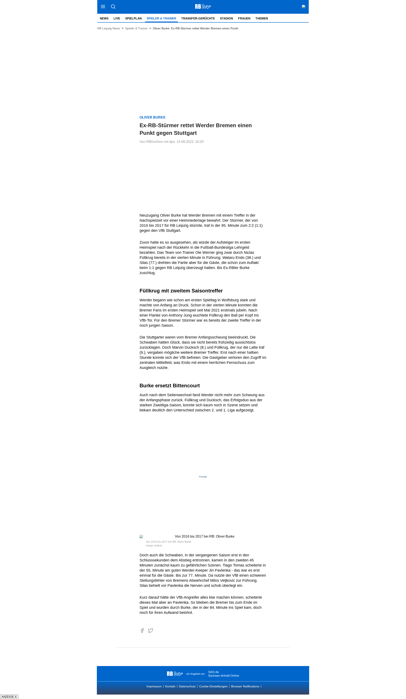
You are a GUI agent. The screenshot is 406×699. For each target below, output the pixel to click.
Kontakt (170, 686)
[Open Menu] (103, 7)
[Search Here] (113, 7)
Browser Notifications (245, 686)
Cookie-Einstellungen (213, 686)
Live (117, 18)
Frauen (244, 18)
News (104, 18)
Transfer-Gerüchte (198, 18)
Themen (261, 18)
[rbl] (175, 673)
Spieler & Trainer (161, 18)
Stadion (226, 18)
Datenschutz (187, 686)
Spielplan (133, 18)
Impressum (154, 686)
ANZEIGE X (9, 696)
